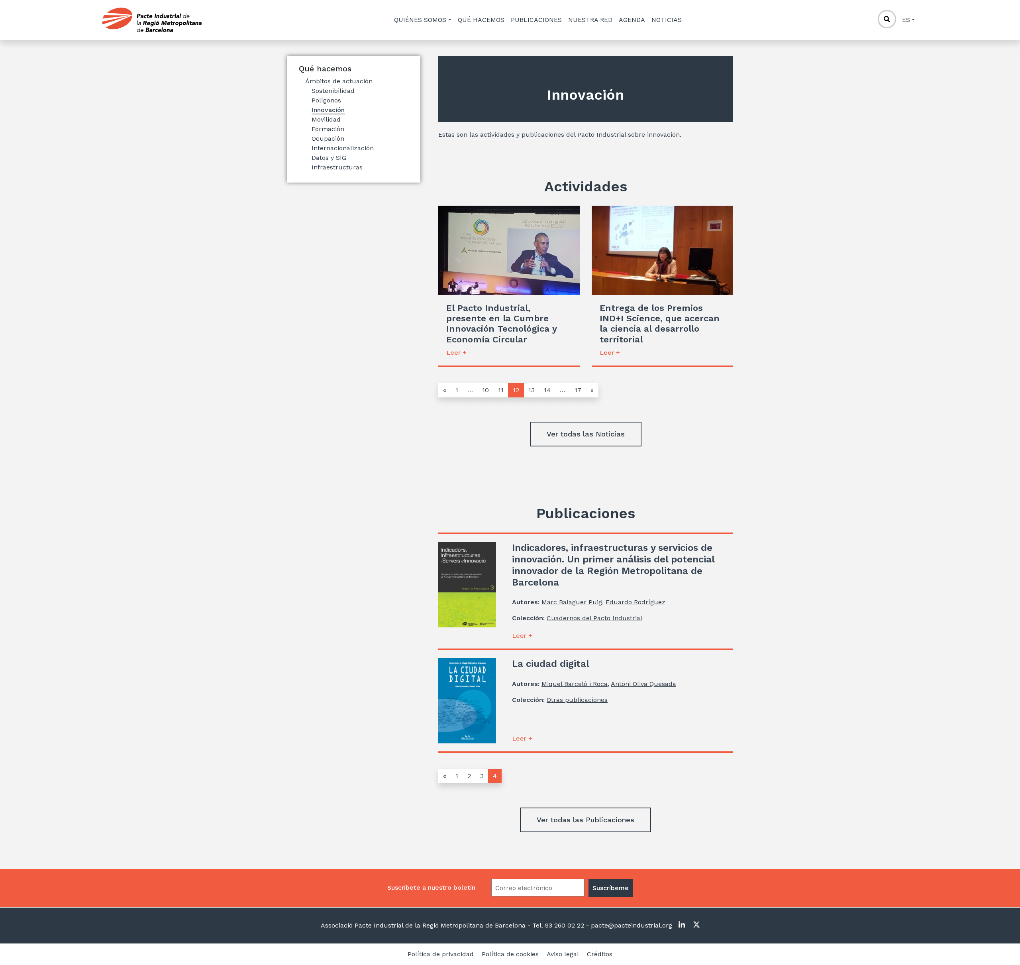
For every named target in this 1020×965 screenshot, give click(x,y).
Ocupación (328, 138)
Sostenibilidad (333, 90)
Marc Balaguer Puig (571, 602)
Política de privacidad (441, 954)
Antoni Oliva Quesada (643, 684)
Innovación (328, 110)
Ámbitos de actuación (339, 81)
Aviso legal (563, 954)
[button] (585, 434)
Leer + (456, 352)
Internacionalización (343, 148)
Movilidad (326, 119)
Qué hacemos (481, 20)
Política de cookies (510, 954)
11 (501, 390)
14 (547, 390)
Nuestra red (590, 20)
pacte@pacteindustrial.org (630, 925)
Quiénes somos (420, 20)
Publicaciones (536, 20)
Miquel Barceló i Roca (574, 684)
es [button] (906, 20)
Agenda (632, 20)
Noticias (666, 20)
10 (485, 390)
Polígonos (326, 100)
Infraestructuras (337, 167)
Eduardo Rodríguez (635, 602)
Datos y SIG (329, 157)
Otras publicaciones (577, 700)
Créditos (599, 954)
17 (578, 390)
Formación (328, 129)
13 (531, 390)
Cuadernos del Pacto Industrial (594, 618)
